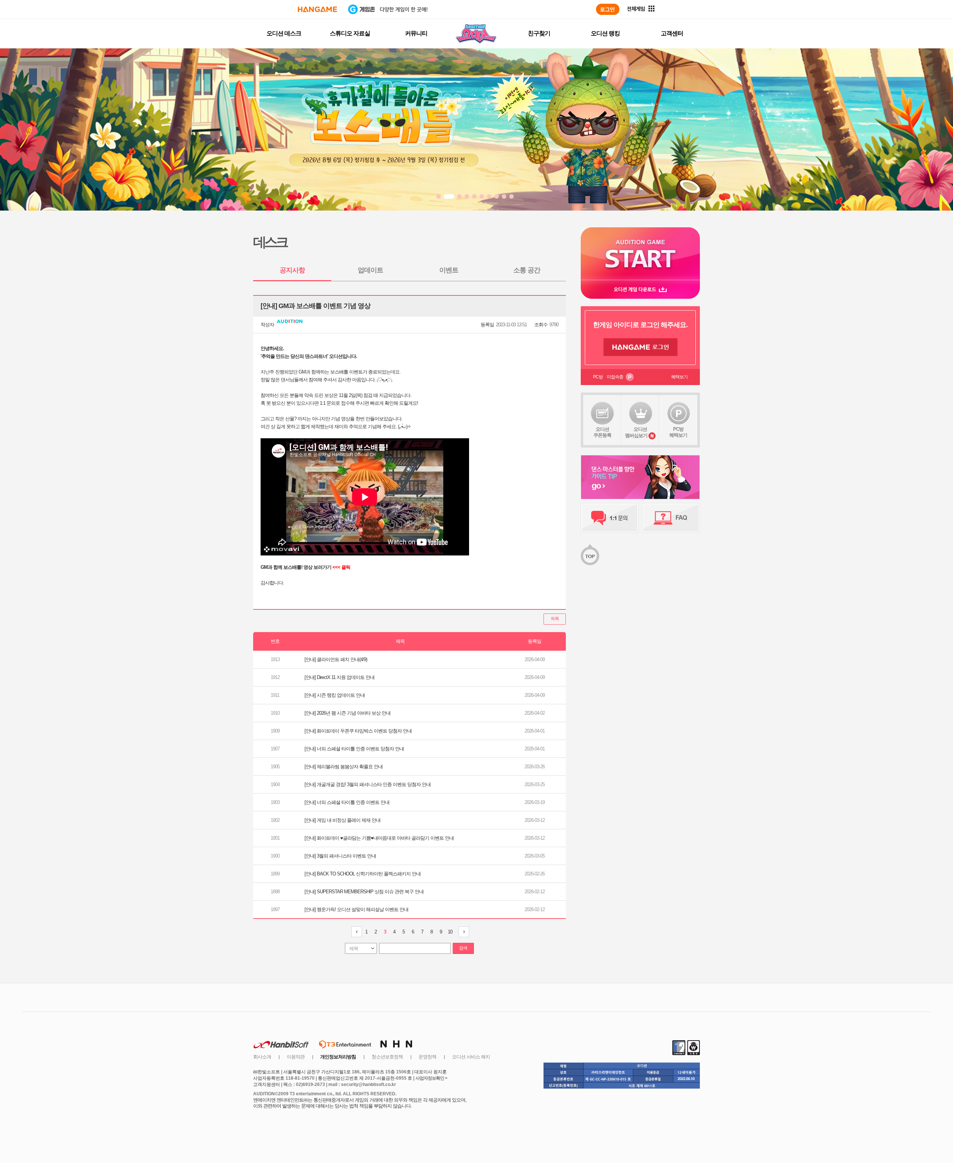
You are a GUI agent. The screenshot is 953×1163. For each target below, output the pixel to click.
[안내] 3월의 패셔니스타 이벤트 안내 (340, 856)
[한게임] (317, 9)
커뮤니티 (416, 33)
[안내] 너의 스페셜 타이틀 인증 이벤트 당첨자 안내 (354, 749)
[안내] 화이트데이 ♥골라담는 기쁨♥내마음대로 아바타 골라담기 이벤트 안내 (379, 838)
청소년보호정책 (387, 1057)
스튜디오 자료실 (350, 33)
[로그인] (607, 9)
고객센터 (672, 33)
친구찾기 (539, 33)
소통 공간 (526, 270)
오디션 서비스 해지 (471, 1057)
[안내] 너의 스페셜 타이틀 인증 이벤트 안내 (347, 802)
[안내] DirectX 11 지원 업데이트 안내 (339, 677)
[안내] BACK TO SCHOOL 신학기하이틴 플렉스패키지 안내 (363, 874)
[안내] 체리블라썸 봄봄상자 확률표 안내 (344, 766)
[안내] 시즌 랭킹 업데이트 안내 (335, 695)
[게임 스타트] (640, 253)
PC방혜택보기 (678, 432)
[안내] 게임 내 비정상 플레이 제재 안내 (342, 820)
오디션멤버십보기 (636, 432)
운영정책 (427, 1057)
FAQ (671, 518)
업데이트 (370, 270)
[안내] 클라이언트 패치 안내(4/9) (336, 659)
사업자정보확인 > (431, 1078)
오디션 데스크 (284, 33)
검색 (463, 948)
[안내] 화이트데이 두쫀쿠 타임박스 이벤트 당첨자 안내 (358, 731)
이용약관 (296, 1057)
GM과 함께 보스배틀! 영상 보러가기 (296, 567)
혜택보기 (679, 376)
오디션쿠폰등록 (602, 432)
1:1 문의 (609, 518)
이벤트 (448, 270)
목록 (555, 618)
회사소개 (262, 1057)
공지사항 (292, 270)
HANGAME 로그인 (640, 347)
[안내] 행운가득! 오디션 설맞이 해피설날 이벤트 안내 (356, 909)
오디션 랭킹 (605, 33)
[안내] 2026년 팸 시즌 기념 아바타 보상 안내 (348, 713)
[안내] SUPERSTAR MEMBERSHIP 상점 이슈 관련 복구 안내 (364, 891)
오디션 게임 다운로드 (640, 289)
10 (450, 932)
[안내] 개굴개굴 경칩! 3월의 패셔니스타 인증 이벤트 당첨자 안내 (368, 784)
